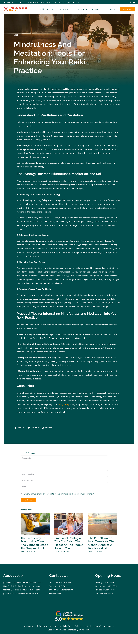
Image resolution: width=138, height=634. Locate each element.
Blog (16, 34)
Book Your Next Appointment (60, 630)
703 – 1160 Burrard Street (60, 582)
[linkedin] (134, 2)
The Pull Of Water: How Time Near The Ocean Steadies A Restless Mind (101, 543)
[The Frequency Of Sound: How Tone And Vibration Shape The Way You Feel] (35, 524)
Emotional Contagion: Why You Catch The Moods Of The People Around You (68, 543)
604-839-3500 (11, 2)
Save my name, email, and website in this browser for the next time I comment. (59, 493)
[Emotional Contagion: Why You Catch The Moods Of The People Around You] (68, 524)
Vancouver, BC (25, 593)
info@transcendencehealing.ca (68, 2)
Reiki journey (63, 404)
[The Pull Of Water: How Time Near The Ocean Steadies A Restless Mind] (102, 524)
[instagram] (130, 2)
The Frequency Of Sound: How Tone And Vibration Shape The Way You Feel (34, 543)
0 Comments (31, 551)
